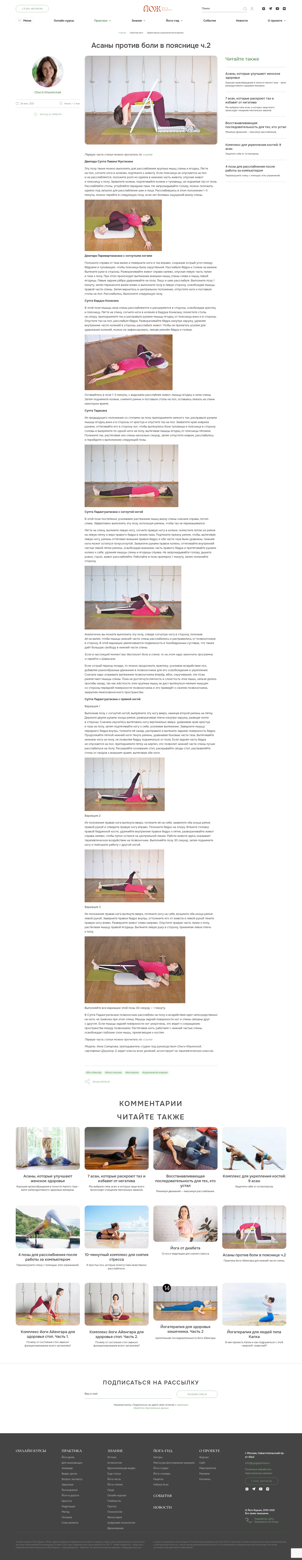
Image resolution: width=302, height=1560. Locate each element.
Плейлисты (114, 1501)
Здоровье (67, 1484)
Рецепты (158, 1479)
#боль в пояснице (113, 1072)
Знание (137, 20)
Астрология (114, 1462)
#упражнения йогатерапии (155, 1072)
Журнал (204, 1457)
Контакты (204, 1479)
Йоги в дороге (70, 1495)
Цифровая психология (121, 1522)
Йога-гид (172, 20)
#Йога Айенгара (93, 1072)
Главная (122, 33)
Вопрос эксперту (72, 1479)
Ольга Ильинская (47, 92)
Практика (100, 20)
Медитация (68, 1506)
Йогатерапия (70, 1490)
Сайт (202, 1462)
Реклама (204, 1473)
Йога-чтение (115, 1484)
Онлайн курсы (64, 20)
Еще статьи (114, 1473)
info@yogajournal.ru (257, 1463)
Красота (67, 1501)
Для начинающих (72, 1462)
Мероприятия (207, 1468)
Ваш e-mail (91, 1393)
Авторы (157, 1457)
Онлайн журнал (116, 1495)
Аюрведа (67, 1468)
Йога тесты (114, 1479)
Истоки (111, 1457)
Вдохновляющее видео (121, 1468)
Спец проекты (70, 1522)
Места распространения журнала (173, 1462)
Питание (67, 1517)
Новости (242, 20)
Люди (110, 1490)
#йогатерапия (132, 1072)
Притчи (111, 1506)
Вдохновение (115, 1528)
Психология (114, 1511)
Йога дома (68, 1457)
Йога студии (160, 1468)
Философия (114, 1517)
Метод (65, 1511)
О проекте (275, 20)
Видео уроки (69, 1473)
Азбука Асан (160, 1484)
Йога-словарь (162, 1473)
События (209, 20)
